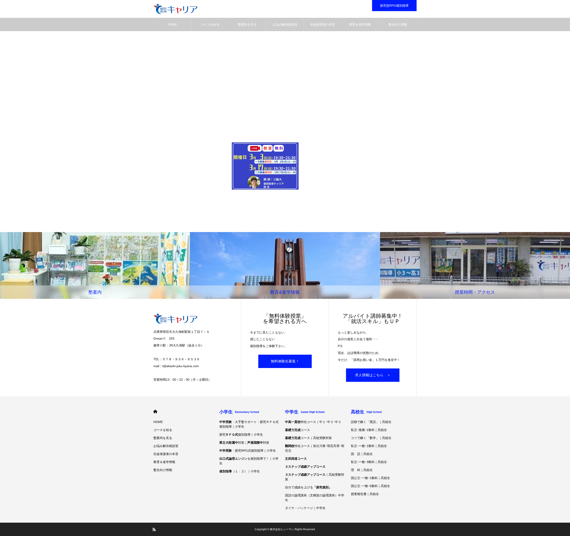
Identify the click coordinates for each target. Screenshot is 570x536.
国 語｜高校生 (362, 454)
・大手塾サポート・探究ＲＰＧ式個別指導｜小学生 (249, 424)
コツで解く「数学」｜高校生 (371, 438)
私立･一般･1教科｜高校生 (369, 446)
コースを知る (210, 24)
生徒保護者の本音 (322, 24)
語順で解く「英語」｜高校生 (371, 422)
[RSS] (154, 529)
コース (297, 430)
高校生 (366, 411)
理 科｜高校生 (362, 470)
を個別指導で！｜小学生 (249, 461)
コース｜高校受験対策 (308, 438)
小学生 (239, 411)
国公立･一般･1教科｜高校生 (370, 478)
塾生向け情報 (397, 24)
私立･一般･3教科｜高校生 (369, 462)
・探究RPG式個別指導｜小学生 (247, 450)
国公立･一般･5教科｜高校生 (370, 486)
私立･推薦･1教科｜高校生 (369, 430)
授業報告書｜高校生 (365, 494)
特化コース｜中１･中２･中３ (313, 422)
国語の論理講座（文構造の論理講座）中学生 (314, 498)
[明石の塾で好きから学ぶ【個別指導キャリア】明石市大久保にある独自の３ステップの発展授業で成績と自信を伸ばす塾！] (175, 9)
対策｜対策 (244, 442)
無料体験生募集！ (285, 361)
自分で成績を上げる (308, 487)
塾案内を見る (247, 24)
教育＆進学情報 (360, 24)
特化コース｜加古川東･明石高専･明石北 (314, 448)
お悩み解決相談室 (285, 24)
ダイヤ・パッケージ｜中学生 (305, 508)
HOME (172, 24)
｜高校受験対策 (314, 477)
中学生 (304, 411)
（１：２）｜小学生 (239, 471)
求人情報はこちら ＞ (373, 375)
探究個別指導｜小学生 (241, 434)
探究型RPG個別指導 (394, 5)
